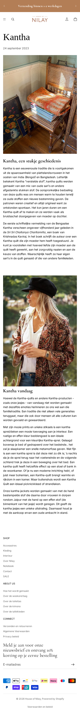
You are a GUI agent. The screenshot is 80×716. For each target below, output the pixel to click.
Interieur (7, 555)
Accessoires (10, 545)
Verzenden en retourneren (17, 626)
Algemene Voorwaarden (16, 631)
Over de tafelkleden (14, 611)
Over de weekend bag (15, 596)
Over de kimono (12, 606)
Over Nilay (9, 560)
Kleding (7, 550)
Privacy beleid (11, 636)
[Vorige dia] (4, 6)
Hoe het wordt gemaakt (16, 590)
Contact (7, 571)
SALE (6, 576)
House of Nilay (33, 698)
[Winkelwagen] (75, 19)
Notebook (8, 566)
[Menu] (4, 19)
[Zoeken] (13, 19)
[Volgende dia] (75, 6)
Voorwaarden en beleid (40, 706)
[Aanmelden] (73, 664)
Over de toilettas (12, 601)
